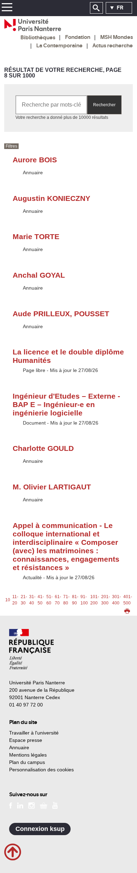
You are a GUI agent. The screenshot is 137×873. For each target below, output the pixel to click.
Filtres (11, 146)
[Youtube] (55, 805)
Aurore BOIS (35, 160)
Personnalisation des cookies (41, 769)
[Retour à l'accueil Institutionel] (31, 649)
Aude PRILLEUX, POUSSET (61, 314)
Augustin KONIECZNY (51, 198)
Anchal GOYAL (39, 275)
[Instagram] (31, 805)
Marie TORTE (36, 236)
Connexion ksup (40, 828)
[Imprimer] (127, 612)
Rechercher (104, 104)
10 (7, 599)
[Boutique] (43, 805)
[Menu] (7, 8)
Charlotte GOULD (43, 448)
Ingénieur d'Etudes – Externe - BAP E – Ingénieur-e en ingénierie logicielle (66, 404)
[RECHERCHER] (96, 8)
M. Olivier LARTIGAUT (52, 487)
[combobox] (51, 104)
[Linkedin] (20, 805)
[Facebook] (10, 805)
